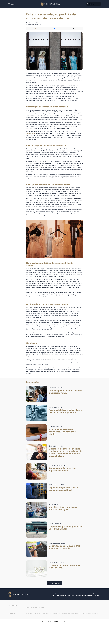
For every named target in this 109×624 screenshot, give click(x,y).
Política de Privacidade (84, 595)
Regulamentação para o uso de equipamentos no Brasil (64, 488)
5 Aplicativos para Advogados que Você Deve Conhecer (66, 527)
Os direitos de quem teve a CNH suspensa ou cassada (64, 547)
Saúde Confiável (46, 613)
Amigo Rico (29, 613)
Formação (41, 607)
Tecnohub (64, 613)
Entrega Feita (56, 613)
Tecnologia (33, 607)
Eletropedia (95, 613)
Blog (52, 595)
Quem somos (61, 595)
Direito (28, 607)
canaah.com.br (30, 133)
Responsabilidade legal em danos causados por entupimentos (65, 411)
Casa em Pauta (79, 613)
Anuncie (97, 595)
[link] (19, 594)
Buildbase (88, 613)
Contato (71, 595)
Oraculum (71, 613)
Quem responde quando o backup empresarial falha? (65, 391)
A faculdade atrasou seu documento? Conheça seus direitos (62, 431)
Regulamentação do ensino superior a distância (62, 469)
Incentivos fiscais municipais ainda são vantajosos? (63, 508)
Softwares (37, 613)
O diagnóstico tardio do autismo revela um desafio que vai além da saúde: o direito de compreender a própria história (65, 452)
